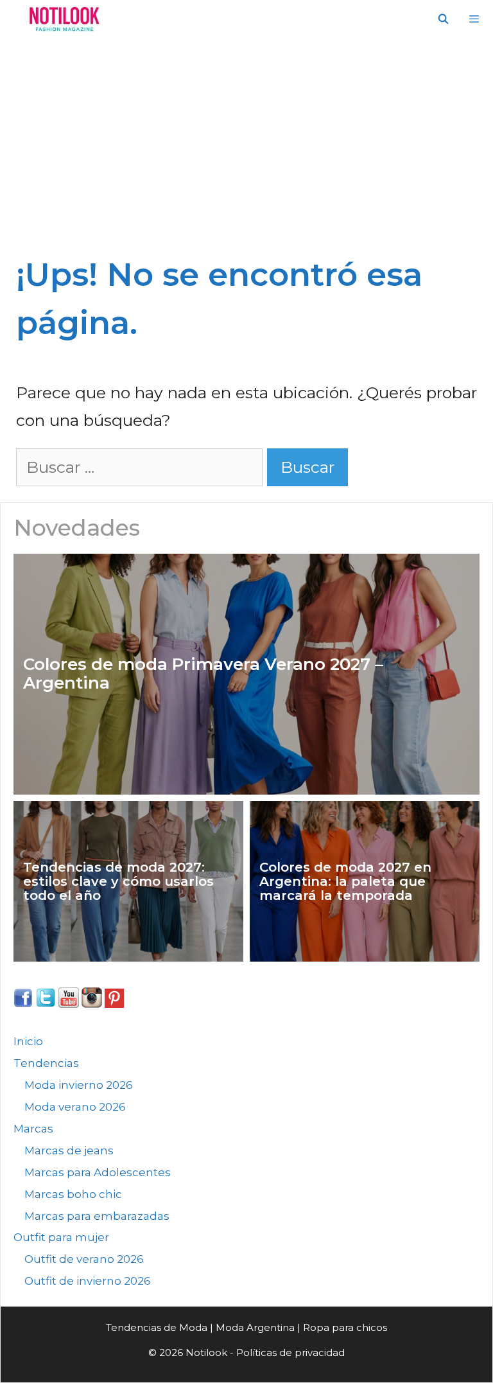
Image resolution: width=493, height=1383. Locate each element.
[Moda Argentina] (61, 19)
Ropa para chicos (345, 1327)
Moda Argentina (255, 1327)
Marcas (33, 1128)
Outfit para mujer (61, 1237)
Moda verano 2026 (75, 1106)
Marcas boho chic (73, 1194)
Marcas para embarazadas (96, 1216)
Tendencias (46, 1063)
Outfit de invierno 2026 (87, 1280)
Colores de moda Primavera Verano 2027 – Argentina (203, 673)
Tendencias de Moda (156, 1327)
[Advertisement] (246, 135)
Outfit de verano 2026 (84, 1259)
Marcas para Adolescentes (97, 1172)
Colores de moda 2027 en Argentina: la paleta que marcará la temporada (345, 881)
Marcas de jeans (69, 1150)
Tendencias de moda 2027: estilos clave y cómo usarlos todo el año (118, 881)
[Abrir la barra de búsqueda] (442, 19)
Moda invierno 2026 (78, 1085)
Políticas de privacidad (290, 1352)
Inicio (28, 1041)
